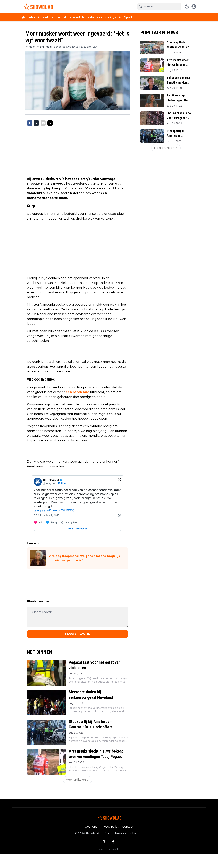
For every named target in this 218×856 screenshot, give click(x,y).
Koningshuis (113, 17)
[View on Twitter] (120, 482)
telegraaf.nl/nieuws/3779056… (55, 510)
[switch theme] (187, 6)
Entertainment (38, 17)
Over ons (91, 826)
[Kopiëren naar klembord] (50, 123)
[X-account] (105, 842)
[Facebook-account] (113, 842)
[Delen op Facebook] (29, 123)
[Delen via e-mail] (43, 123)
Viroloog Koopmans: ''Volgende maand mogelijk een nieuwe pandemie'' (84, 558)
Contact (127, 826)
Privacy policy (109, 826)
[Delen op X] (36, 123)
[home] (23, 17)
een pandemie (78, 392)
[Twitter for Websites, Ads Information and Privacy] (119, 515)
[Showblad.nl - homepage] (37, 6)
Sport (128, 17)
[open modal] (193, 6)
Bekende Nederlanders (85, 17)
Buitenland (58, 17)
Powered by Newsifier (109, 849)
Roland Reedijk (44, 46)
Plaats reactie (77, 633)
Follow (62, 483)
